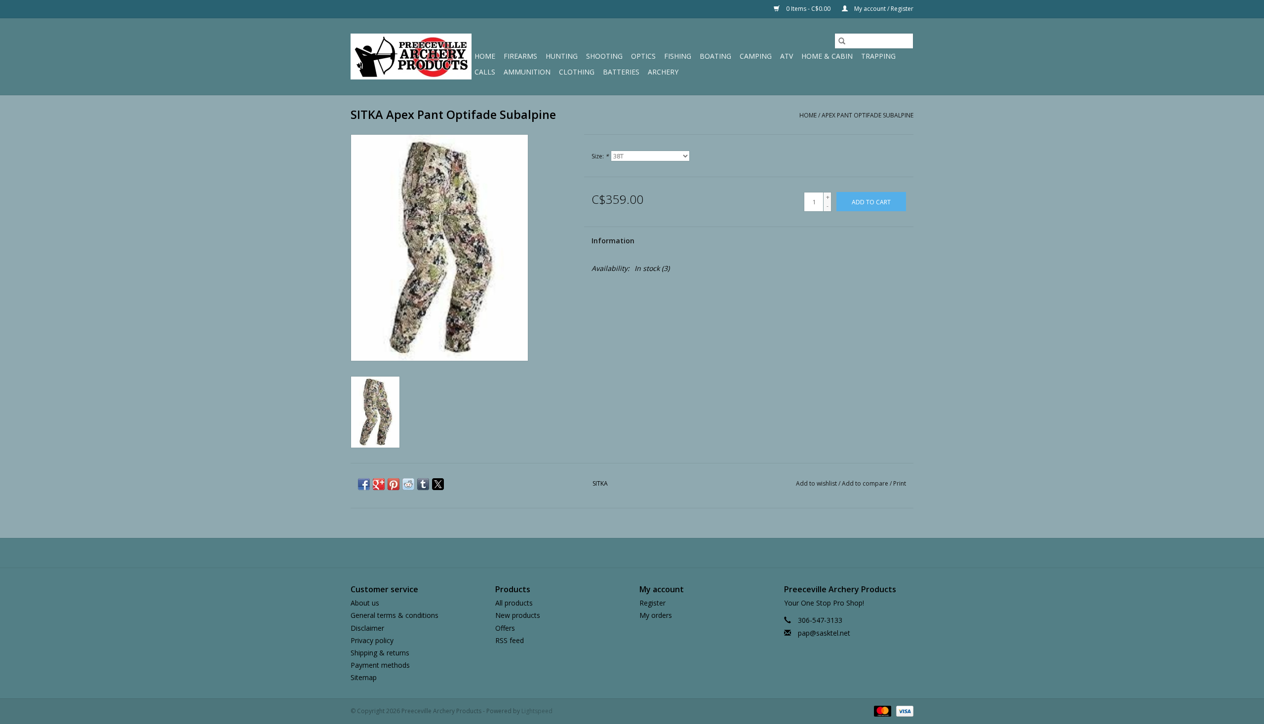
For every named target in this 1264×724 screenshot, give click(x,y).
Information (613, 240)
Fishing (677, 56)
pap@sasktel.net (824, 633)
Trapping (878, 56)
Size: (600, 156)
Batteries (621, 71)
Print (899, 483)
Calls (484, 71)
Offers (505, 628)
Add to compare (866, 483)
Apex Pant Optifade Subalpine (867, 115)
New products (517, 615)
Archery (663, 71)
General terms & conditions (394, 615)
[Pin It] (393, 484)
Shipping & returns (380, 652)
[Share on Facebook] (364, 484)
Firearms (520, 56)
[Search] (841, 41)
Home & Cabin (827, 56)
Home (484, 56)
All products (514, 603)
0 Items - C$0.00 (808, 8)
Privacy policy (372, 640)
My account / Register (883, 8)
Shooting (604, 56)
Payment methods (380, 665)
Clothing (576, 71)
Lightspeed (537, 711)
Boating (715, 56)
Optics (643, 56)
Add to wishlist (817, 483)
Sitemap (364, 677)
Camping (756, 56)
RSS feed (509, 640)
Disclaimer (367, 628)
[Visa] (903, 711)
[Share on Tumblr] (423, 484)
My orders (655, 615)
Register (652, 603)
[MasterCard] (881, 711)
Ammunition (527, 71)
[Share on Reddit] (408, 484)
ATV (786, 56)
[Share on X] (438, 484)
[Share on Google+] (379, 484)
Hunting (562, 56)
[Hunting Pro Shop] (411, 56)
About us (365, 603)
